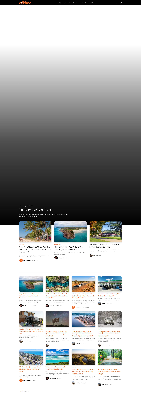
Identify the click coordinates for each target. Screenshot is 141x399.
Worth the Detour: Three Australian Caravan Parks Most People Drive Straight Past (57, 296)
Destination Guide (57, 244)
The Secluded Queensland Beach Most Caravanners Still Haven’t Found (30, 369)
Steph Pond (95, 255)
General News (48, 329)
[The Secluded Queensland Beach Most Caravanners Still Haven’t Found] (31, 357)
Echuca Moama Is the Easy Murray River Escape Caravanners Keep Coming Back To (83, 372)
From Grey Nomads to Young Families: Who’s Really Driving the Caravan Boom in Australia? (35, 249)
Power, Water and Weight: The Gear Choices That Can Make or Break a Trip (31, 331)
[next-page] (23, 391)
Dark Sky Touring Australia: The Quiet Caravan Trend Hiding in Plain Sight (56, 334)
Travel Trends (21, 244)
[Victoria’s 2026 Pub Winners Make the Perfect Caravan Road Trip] (106, 231)
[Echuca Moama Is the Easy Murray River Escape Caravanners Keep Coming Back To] (83, 357)
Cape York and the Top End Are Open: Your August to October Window (29, 296)
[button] (116, 2)
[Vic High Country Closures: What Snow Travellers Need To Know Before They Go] (110, 319)
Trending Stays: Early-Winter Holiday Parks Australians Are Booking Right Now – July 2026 (82, 334)
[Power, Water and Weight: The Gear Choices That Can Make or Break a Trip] (31, 319)
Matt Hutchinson (61, 257)
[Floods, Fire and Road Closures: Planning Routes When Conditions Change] (110, 357)
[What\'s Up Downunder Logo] (28, 2)
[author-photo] (21, 260)
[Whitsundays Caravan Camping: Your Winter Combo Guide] (57, 357)
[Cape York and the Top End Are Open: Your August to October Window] (70, 231)
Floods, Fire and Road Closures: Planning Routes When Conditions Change (109, 372)
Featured (73, 329)
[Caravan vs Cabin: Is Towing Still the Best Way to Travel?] (110, 284)
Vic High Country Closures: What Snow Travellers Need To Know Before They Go (109, 334)
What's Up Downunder (27, 260)
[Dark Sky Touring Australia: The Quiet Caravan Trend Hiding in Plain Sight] (57, 319)
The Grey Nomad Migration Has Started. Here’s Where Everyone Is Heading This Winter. (83, 296)
